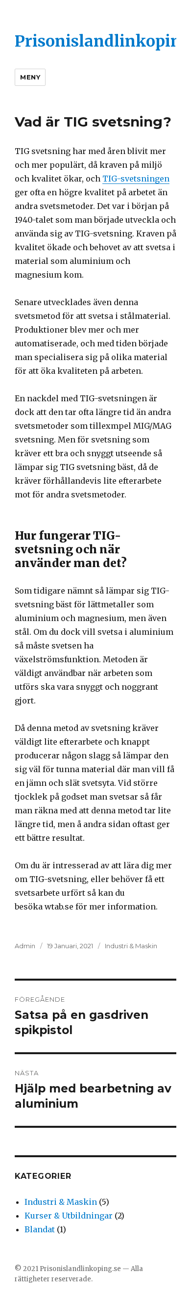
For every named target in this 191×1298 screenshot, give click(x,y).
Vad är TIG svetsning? (93, 121)
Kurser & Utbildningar (68, 1215)
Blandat (39, 1229)
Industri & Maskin (131, 946)
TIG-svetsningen (135, 178)
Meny (30, 77)
